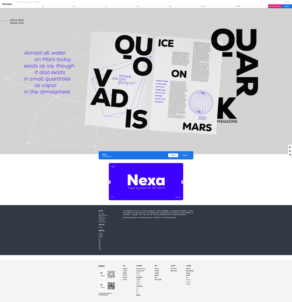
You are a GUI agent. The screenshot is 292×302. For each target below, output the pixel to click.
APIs (137, 293)
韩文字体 (125, 277)
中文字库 (125, 271)
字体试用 (184, 155)
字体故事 (157, 273)
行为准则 (188, 282)
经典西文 (125, 273)
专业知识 (157, 268)
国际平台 (138, 273)
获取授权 (173, 155)
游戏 (137, 290)
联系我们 (287, 6)
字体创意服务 (139, 277)
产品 (106, 6)
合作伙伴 (203, 6)
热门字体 (125, 275)
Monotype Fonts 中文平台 (275, 6)
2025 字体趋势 (158, 279)
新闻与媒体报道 (189, 271)
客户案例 (157, 271)
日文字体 (125, 279)
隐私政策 (188, 279)
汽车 (137, 288)
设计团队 (138, 284)
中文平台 (138, 275)
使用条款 (188, 284)
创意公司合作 (174, 271)
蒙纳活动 (157, 275)
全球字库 (125, 268)
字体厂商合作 (174, 268)
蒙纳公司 (188, 268)
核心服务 (138, 279)
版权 (187, 277)
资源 (170, 6)
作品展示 (138, 282)
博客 (156, 277)
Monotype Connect (140, 268)
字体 (74, 6)
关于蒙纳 (237, 6)
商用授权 (138, 295)
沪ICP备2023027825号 (103, 294)
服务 (138, 6)
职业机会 (188, 273)
